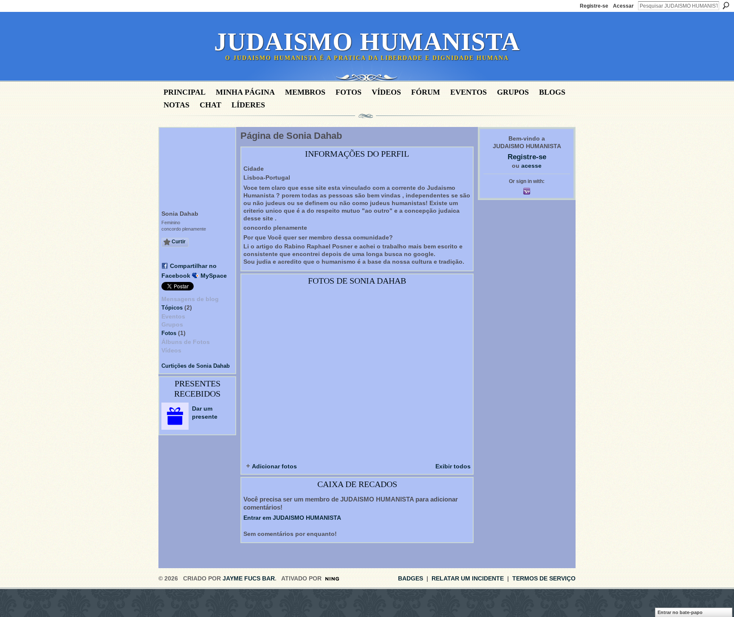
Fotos (168, 333)
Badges (410, 578)
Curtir (179, 242)
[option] (357, 373)
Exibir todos (453, 466)
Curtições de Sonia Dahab (195, 366)
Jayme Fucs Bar (249, 578)
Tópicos (172, 307)
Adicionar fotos (274, 466)
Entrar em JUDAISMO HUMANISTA (292, 517)
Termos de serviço (544, 578)
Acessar (623, 6)
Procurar (726, 5)
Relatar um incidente (468, 578)
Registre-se (594, 6)
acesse (531, 165)
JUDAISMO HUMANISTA (367, 42)
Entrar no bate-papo (680, 612)
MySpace (213, 275)
